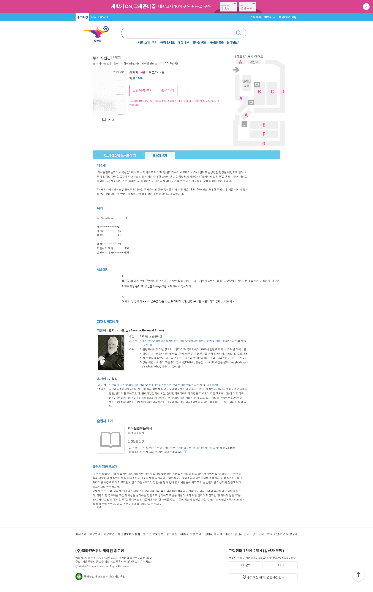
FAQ (281, 565)
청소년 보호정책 (153, 534)
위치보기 (148, 561)
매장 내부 (183, 42)
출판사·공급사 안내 (237, 534)
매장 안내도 (167, 42)
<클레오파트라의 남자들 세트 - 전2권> (209, 340)
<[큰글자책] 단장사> (166, 448)
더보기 (228, 301)
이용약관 (109, 534)
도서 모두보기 (136, 432)
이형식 (125, 63)
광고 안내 (258, 534)
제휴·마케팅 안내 (191, 534)
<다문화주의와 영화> (181, 384)
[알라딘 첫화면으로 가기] (98, 32)
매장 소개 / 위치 (147, 42)
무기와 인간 (102, 57)
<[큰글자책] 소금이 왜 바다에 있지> (199, 448)
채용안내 (95, 534)
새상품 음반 (217, 42)
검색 (238, 33)
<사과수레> (146, 340)
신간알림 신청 (136, 441)
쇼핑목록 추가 (142, 90)
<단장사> (148, 448)
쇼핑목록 (255, 17)
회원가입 (269, 17)
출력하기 (167, 90)
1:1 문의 (245, 565)
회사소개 (81, 534)
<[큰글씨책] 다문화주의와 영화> (127, 384)
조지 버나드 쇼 (101, 63)
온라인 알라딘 (99, 17)
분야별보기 (233, 42)
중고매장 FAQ (287, 17)
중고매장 (82, 17)
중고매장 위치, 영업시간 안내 (265, 577)
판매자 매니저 (213, 534)
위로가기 (359, 575)
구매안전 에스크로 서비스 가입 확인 (104, 576)
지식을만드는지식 (152, 63)
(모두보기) (146, 345)
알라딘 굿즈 (199, 42)
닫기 (366, 6)
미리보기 (111, 119)
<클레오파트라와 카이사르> (170, 340)
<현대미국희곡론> (157, 384)
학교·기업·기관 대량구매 (282, 534)
